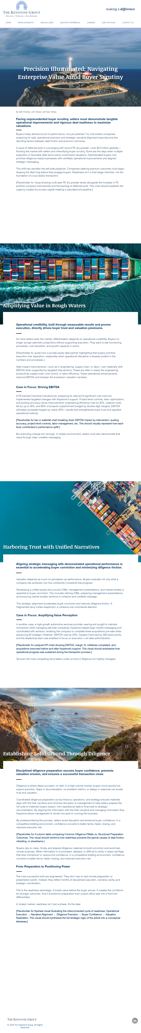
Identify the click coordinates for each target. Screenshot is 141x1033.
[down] (70, 87)
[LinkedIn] (135, 1021)
